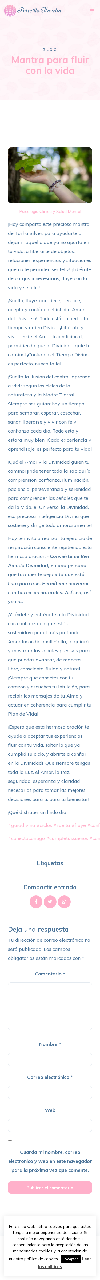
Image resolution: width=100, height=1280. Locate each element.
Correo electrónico (50, 1077)
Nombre (50, 1044)
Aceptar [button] (71, 1259)
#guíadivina (21, 825)
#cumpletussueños (67, 838)
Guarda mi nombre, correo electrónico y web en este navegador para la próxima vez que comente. (50, 1161)
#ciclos (44, 825)
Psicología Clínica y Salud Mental (50, 211)
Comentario (50, 974)
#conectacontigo (26, 838)
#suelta (61, 825)
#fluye (78, 825)
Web (50, 1110)
